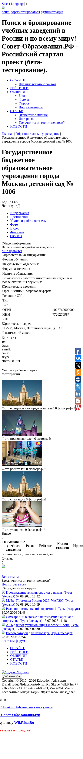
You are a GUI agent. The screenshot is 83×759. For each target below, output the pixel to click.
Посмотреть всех (14, 584)
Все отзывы (10, 576)
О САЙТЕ (17, 80)
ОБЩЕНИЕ (18, 92)
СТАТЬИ (16, 111)
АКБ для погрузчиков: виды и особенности (38, 625)
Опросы (24, 103)
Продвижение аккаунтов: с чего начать (34, 592)
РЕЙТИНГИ (19, 88)
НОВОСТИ (18, 126)
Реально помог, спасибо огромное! (31, 608)
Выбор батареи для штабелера (28, 633)
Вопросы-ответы (31, 107)
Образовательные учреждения (37, 133)
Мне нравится (12, 251)
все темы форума (14, 641)
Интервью (26, 119)
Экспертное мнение (33, 115)
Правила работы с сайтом (37, 84)
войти (6, 12)
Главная (7, 133)
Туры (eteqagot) (69, 608)
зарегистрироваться (25, 12)
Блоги (23, 95)
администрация (52, 12)
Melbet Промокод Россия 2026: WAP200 (35, 600)
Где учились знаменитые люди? (42, 122)
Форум (24, 99)
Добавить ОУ (11, 676)
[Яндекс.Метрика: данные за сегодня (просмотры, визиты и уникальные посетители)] (15, 672)
